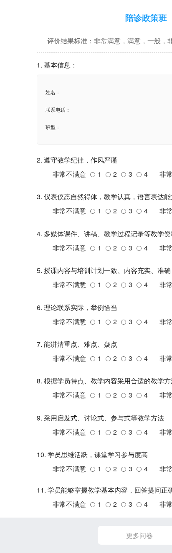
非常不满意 (69, 174)
